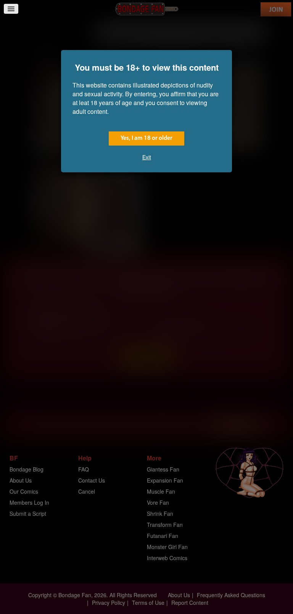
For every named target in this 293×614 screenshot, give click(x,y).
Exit (146, 157)
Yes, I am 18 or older (146, 138)
